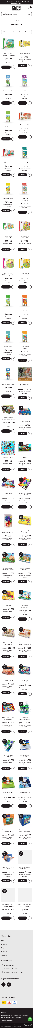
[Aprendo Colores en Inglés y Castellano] (30, 507)
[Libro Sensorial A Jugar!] (13, 806)
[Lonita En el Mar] (30, 175)
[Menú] (3, 8)
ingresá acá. (4, 1017)
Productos (4, 944)
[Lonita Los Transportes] (30, 212)
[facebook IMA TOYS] (9, 984)
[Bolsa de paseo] (13, 175)
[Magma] (30, 469)
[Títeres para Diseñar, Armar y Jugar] (13, 731)
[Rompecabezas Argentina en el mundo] (30, 398)
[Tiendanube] (7, 1020)
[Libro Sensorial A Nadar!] (30, 768)
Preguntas (4, 951)
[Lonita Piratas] (13, 358)
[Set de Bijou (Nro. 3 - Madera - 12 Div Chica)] (13, 918)
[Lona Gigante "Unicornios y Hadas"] (13, 287)
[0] (29, 9)
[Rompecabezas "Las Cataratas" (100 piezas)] (13, 843)
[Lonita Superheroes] (30, 323)
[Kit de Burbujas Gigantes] (13, 768)
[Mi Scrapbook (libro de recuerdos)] (13, 656)
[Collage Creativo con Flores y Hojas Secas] (30, 656)
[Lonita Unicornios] (30, 103)
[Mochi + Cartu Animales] (13, 249)
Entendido (28, 1025)
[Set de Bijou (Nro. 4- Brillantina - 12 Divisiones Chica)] (30, 880)
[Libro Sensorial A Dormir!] (30, 806)
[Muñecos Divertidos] (30, 433)
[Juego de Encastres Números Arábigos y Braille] (13, 544)
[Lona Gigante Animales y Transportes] (30, 249)
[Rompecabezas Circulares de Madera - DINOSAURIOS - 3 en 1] (13, 431)
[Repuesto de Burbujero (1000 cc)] (30, 731)
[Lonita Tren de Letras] (13, 396)
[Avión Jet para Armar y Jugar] (13, 880)
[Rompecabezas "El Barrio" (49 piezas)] (30, 843)
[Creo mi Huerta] (13, 692)
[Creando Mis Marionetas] (13, 507)
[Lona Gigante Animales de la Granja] (30, 287)
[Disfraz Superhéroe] (30, 65)
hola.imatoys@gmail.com (11, 969)
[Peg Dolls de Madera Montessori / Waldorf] (13, 581)
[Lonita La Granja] (13, 210)
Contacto (4, 955)
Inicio (12, 21)
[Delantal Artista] (30, 137)
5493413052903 (9, 965)
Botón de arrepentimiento (16, 1017)
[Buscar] (29, 14)
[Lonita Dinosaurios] (13, 139)
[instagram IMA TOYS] (3, 984)
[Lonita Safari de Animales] (30, 360)
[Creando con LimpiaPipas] (30, 619)
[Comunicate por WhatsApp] (30, 1019)
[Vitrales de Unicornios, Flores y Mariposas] (30, 694)
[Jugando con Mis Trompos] (30, 544)
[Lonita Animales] (13, 323)
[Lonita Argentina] (13, 103)
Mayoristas (4, 948)
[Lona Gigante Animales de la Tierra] (13, 67)
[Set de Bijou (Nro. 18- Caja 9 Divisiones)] (30, 918)
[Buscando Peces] (13, 469)
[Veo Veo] (13, 617)
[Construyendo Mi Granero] (30, 581)
